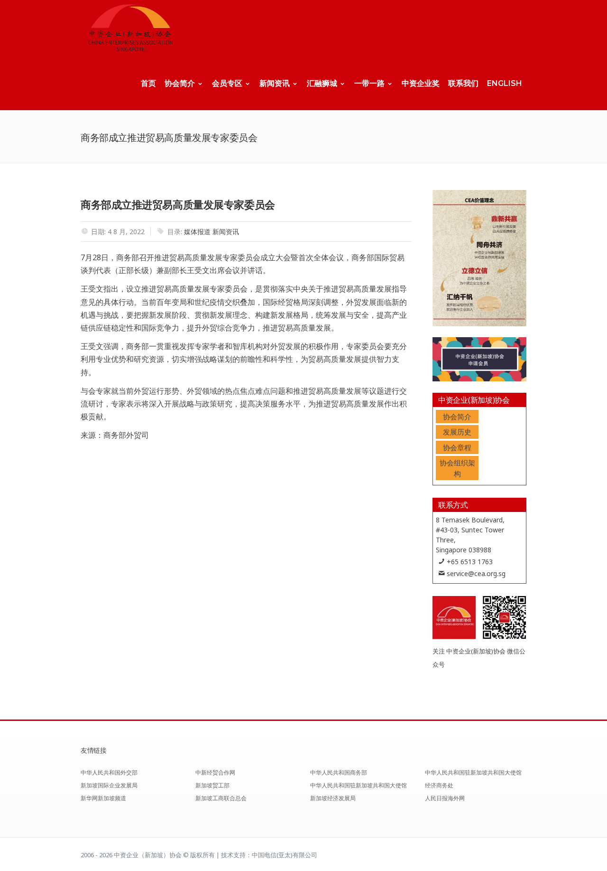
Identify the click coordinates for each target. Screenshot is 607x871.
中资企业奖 (421, 83)
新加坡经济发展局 (333, 798)
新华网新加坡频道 (103, 798)
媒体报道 (197, 231)
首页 (148, 83)
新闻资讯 (274, 83)
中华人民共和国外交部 (109, 772)
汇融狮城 (322, 83)
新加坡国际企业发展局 (109, 785)
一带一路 (369, 83)
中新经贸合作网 (215, 772)
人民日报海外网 (445, 798)
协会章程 (457, 447)
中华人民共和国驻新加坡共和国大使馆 (358, 785)
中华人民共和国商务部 (338, 772)
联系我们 (463, 83)
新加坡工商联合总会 (221, 798)
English (504, 83)
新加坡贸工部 (212, 785)
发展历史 (457, 431)
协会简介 (180, 83)
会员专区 (227, 83)
